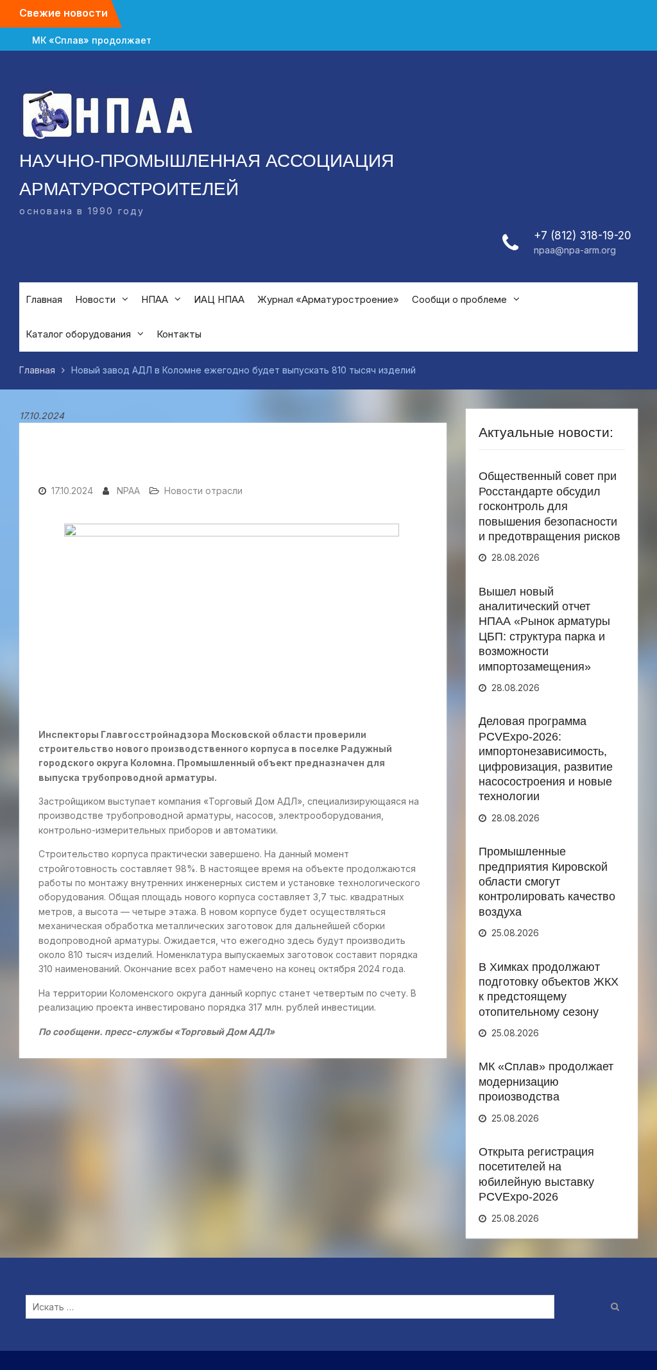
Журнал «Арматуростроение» (328, 299)
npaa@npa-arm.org (575, 249)
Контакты (179, 334)
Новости (95, 299)
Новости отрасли (203, 490)
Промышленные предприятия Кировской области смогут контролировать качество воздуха (547, 881)
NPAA (128, 490)
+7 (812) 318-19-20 (582, 235)
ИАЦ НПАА (219, 299)
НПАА (154, 299)
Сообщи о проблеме (459, 299)
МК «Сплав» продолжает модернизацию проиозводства (91, 40)
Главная (44, 299)
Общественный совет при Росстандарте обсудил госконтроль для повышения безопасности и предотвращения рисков (549, 506)
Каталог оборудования (78, 334)
